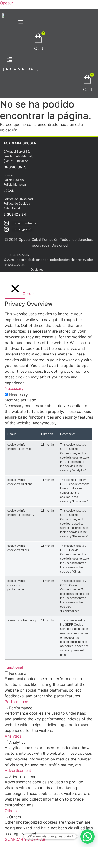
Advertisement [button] (18, 770)
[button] (7, 60)
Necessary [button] (14, 388)
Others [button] (11, 810)
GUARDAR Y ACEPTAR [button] (25, 839)
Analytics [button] (13, 736)
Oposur (6, 2)
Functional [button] (14, 667)
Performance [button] (16, 701)
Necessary (18, 395)
